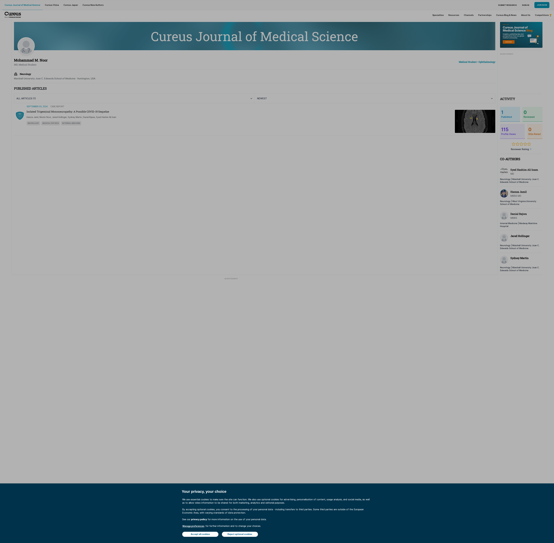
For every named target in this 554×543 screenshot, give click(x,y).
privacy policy (199, 519)
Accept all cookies (200, 534)
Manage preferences (193, 526)
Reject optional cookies (240, 534)
